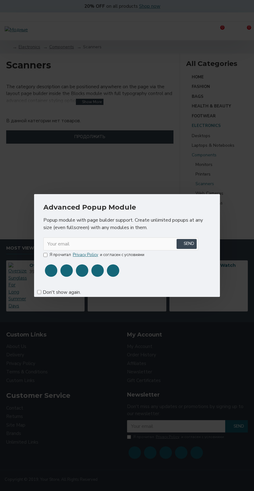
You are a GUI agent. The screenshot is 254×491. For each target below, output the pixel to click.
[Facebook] (51, 270)
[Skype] (97, 270)
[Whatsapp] (113, 270)
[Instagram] (82, 270)
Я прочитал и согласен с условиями (97, 255)
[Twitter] (66, 270)
